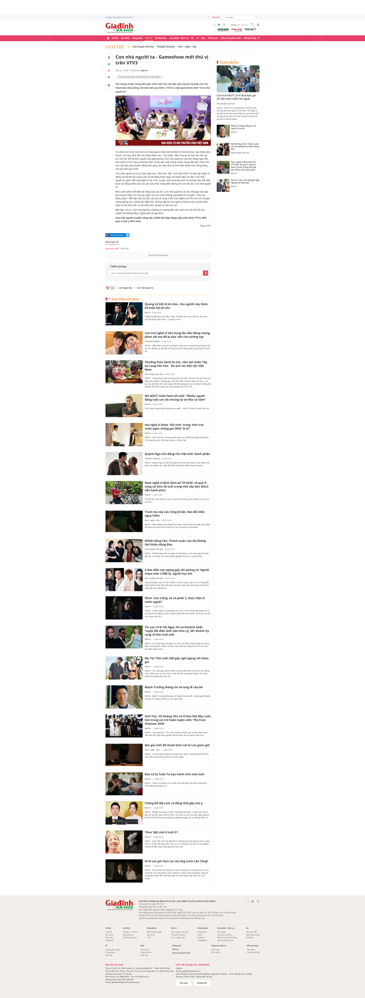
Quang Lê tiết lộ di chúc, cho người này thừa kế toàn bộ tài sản (176, 306)
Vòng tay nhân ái (218, 946)
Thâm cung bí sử (130, 937)
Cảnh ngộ (215, 950)
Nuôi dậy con (128, 935)
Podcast (201, 937)
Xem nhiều (229, 62)
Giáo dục (109, 937)
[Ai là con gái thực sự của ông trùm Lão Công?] (124, 871)
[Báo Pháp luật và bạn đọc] (236, 30)
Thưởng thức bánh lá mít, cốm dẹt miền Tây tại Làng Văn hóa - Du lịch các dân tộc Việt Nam (176, 365)
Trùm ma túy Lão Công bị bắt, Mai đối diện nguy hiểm (175, 513)
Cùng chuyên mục (124, 298)
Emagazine (202, 932)
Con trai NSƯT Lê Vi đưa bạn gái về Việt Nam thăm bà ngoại (236, 97)
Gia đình (125, 38)
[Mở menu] (259, 38)
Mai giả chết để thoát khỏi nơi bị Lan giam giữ (177, 745)
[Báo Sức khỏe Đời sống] (223, 29)
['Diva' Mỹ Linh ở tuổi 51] (124, 842)
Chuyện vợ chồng (130, 932)
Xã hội (115, 38)
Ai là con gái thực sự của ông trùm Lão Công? (176, 861)
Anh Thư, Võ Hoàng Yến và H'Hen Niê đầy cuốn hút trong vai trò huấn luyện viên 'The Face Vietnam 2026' (178, 720)
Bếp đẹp (249, 937)
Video (200, 935)
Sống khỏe (137, 38)
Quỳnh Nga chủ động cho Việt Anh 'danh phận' (178, 454)
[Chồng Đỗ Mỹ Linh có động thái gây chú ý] (124, 813)
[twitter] (127, 235)
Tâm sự (175, 949)
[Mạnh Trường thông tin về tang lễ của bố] (124, 697)
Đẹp (203, 38)
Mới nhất (216, 17)
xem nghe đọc (125, 288)
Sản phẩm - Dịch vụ (178, 38)
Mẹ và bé (151, 935)
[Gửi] (205, 273)
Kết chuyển (215, 952)
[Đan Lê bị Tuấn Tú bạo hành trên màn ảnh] (124, 784)
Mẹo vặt (109, 955)
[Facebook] (214, 25)
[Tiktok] (224, 24)
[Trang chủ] (108, 38)
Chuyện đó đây (253, 952)
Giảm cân (144, 955)
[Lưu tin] (109, 78)
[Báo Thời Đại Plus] (250, 29)
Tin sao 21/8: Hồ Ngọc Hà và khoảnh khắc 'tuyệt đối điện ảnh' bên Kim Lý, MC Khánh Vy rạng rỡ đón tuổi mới (177, 630)
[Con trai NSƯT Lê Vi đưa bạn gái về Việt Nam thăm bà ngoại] (238, 78)
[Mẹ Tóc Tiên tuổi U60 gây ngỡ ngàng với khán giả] (124, 668)
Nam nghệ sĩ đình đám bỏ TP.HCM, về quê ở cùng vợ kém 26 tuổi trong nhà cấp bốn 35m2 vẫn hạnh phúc (176, 486)
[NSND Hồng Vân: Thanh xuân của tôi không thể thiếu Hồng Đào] (124, 550)
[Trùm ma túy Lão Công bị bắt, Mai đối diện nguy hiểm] (124, 521)
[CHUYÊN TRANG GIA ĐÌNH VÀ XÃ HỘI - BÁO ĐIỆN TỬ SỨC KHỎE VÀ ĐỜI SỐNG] (119, 28)
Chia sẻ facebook (116, 235)
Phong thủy (110, 952)
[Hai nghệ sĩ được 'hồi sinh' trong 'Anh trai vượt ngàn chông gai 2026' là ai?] (124, 434)
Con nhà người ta (144, 288)
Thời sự (109, 932)
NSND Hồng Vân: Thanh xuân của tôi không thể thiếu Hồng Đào (175, 542)
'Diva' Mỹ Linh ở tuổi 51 (161, 832)
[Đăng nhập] (258, 24)
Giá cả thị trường (224, 935)
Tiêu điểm (251, 950)
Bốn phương (250, 38)
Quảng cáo (202, 983)
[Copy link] (109, 70)
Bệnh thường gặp (154, 932)
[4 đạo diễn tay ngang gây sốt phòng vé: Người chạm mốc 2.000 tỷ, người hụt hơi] (124, 579)
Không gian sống (112, 950)
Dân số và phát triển (231, 38)
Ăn (192, 38)
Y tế (148, 937)
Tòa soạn (184, 983)
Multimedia (161, 38)
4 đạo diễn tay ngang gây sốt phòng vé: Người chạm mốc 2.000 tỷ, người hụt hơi (177, 571)
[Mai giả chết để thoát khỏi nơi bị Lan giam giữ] (124, 755)
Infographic (202, 940)
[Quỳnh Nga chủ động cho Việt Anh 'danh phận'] (124, 463)
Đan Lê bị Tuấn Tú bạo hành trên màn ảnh (174, 774)
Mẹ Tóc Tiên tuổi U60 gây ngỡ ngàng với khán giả (177, 660)
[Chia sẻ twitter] (109, 64)
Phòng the (213, 38)
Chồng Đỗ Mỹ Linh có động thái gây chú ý (174, 803)
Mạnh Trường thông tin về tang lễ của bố (174, 687)
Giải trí (148, 38)
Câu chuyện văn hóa (143, 46)
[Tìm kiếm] (257, 17)
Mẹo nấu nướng (252, 935)
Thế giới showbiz (166, 46)
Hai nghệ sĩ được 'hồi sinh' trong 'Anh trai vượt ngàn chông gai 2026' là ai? (174, 426)
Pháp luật (109, 940)
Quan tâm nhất (112, 248)
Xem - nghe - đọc (187, 46)
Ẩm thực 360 (251, 932)
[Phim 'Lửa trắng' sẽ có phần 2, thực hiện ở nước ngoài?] (124, 607)
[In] (109, 86)
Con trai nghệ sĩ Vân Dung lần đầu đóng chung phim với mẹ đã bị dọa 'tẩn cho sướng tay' (177, 335)
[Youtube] (219, 25)
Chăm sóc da (145, 952)
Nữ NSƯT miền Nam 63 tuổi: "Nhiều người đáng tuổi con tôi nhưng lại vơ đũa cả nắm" (175, 397)
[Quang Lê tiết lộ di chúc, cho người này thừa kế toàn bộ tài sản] (124, 313)
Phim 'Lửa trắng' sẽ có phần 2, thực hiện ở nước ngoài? (174, 600)
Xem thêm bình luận (158, 255)
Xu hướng (221, 932)
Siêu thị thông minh (225, 940)
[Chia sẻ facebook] (109, 57)
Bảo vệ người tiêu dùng (227, 937)
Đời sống (109, 935)
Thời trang (144, 950)
